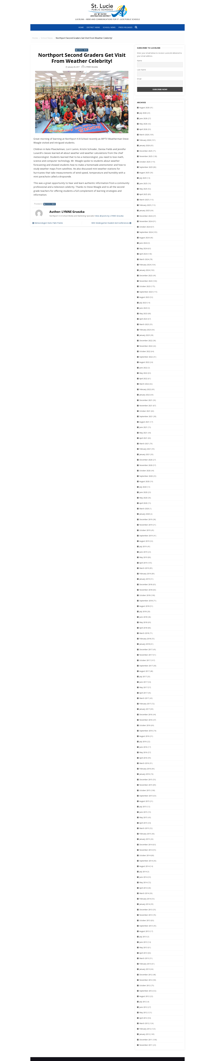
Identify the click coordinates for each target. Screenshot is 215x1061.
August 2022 (144, 362)
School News (109, 27)
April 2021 (143, 438)
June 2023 (143, 308)
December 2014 (145, 844)
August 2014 (144, 866)
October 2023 (144, 286)
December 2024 (145, 216)
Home (81, 27)
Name (139, 60)
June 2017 (143, 682)
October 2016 (144, 725)
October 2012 (144, 985)
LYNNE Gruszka (91, 67)
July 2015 (143, 806)
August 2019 (144, 541)
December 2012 (145, 974)
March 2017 (144, 698)
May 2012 (143, 1012)
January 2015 (144, 839)
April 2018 (143, 628)
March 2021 (144, 443)
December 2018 (145, 584)
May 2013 (143, 947)
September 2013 (146, 926)
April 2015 (143, 823)
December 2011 (145, 1039)
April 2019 (143, 563)
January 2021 (144, 454)
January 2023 (144, 335)
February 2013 (145, 964)
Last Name (141, 70)
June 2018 (143, 617)
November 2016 (145, 720)
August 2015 (144, 801)
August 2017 (144, 671)
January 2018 (144, 644)
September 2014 (146, 861)
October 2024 (144, 227)
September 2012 (146, 991)
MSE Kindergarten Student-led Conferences (110, 223)
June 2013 (143, 942)
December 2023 (145, 275)
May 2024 (143, 248)
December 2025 (145, 151)
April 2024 (143, 254)
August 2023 (144, 297)
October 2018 (144, 595)
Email (139, 79)
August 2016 (144, 736)
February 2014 (145, 899)
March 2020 (144, 508)
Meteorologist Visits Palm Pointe (49, 223)
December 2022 (145, 340)
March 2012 (144, 1023)
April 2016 (143, 758)
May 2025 (143, 189)
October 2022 (144, 351)
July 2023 (143, 302)
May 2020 (143, 498)
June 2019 (143, 552)
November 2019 (145, 525)
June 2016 (143, 747)
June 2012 (143, 1007)
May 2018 (143, 622)
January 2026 (144, 145)
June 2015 (143, 812)
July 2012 (143, 1001)
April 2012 (143, 1018)
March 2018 (144, 633)
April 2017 (143, 693)
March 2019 (144, 568)
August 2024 (144, 237)
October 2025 (144, 162)
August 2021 (144, 422)
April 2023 (143, 319)
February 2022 (145, 389)
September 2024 (146, 232)
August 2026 (144, 107)
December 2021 (145, 400)
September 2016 (146, 731)
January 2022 (144, 395)
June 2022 (143, 367)
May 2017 (143, 687)
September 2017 (146, 665)
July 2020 (143, 487)
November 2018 (145, 590)
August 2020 (144, 481)
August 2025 (144, 172)
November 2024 (145, 221)
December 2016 (145, 714)
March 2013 (144, 958)
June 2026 (143, 118)
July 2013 (143, 936)
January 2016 (144, 774)
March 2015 (144, 828)
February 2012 (145, 1029)
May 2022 (143, 373)
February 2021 (145, 449)
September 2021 (146, 416)
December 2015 (145, 779)
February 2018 (145, 638)
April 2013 (143, 953)
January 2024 (144, 270)
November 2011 (145, 1045)
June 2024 (143, 243)
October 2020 (144, 470)
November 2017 (145, 655)
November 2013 (145, 915)
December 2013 (145, 909)
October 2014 (144, 855)
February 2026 (145, 140)
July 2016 (143, 741)
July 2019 (143, 546)
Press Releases (125, 27)
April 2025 (143, 194)
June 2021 (143, 427)
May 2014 (143, 882)
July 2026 (143, 113)
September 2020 (146, 476)
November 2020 (145, 465)
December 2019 (145, 519)
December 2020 (145, 460)
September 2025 (146, 167)
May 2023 (143, 313)
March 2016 (144, 763)
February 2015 (145, 834)
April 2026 (143, 129)
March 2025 (144, 199)
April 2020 (143, 503)
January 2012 (144, 1034)
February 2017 (145, 703)
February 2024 (145, 264)
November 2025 (145, 156)
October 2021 (144, 411)
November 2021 (145, 405)
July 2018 (143, 611)
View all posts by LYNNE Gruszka (109, 216)
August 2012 (144, 996)
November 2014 (145, 850)
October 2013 (144, 920)
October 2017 (144, 660)
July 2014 (143, 871)
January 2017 (144, 709)
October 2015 (144, 790)
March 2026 (144, 134)
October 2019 (144, 530)
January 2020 (144, 514)
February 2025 (145, 205)
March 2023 (144, 324)
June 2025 (143, 183)
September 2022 (146, 357)
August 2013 (144, 931)
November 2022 (145, 346)
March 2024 (144, 259)
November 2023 (145, 281)
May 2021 (143, 433)
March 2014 (144, 893)
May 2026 (143, 124)
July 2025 (143, 178)
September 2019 (146, 535)
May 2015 (143, 817)
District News (93, 27)
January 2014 (144, 904)
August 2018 (144, 606)
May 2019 (143, 557)
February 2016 (145, 769)
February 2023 (145, 330)
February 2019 (145, 573)
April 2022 (143, 378)
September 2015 (146, 796)
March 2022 (144, 384)
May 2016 (143, 752)
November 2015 (145, 785)
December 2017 (145, 649)
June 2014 (143, 877)
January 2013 (144, 969)
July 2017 (143, 676)
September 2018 (146, 600)
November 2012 (145, 980)
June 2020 (143, 492)
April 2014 (143, 888)
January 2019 (144, 579)
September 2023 (146, 292)
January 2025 (144, 210)
